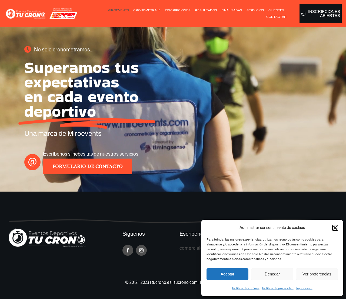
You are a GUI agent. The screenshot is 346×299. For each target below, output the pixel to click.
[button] (335, 228)
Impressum (304, 288)
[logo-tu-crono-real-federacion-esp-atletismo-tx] (42, 9)
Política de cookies (246, 288)
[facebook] (127, 250)
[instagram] (141, 250)
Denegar (272, 274)
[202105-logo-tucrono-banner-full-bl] (47, 230)
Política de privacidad (278, 288)
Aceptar (227, 274)
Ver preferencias (316, 274)
